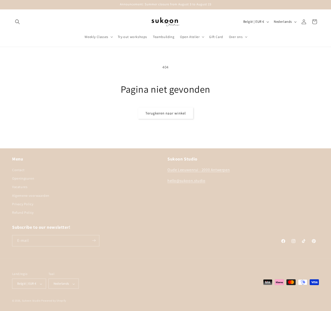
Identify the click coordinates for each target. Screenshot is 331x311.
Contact (18, 170)
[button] (17, 21)
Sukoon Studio (31, 301)
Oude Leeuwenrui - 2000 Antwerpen (198, 170)
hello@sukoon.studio (186, 180)
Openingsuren (23, 178)
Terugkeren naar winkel (165, 113)
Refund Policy (23, 213)
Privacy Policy (22, 204)
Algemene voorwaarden (30, 195)
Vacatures (19, 187)
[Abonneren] (93, 240)
